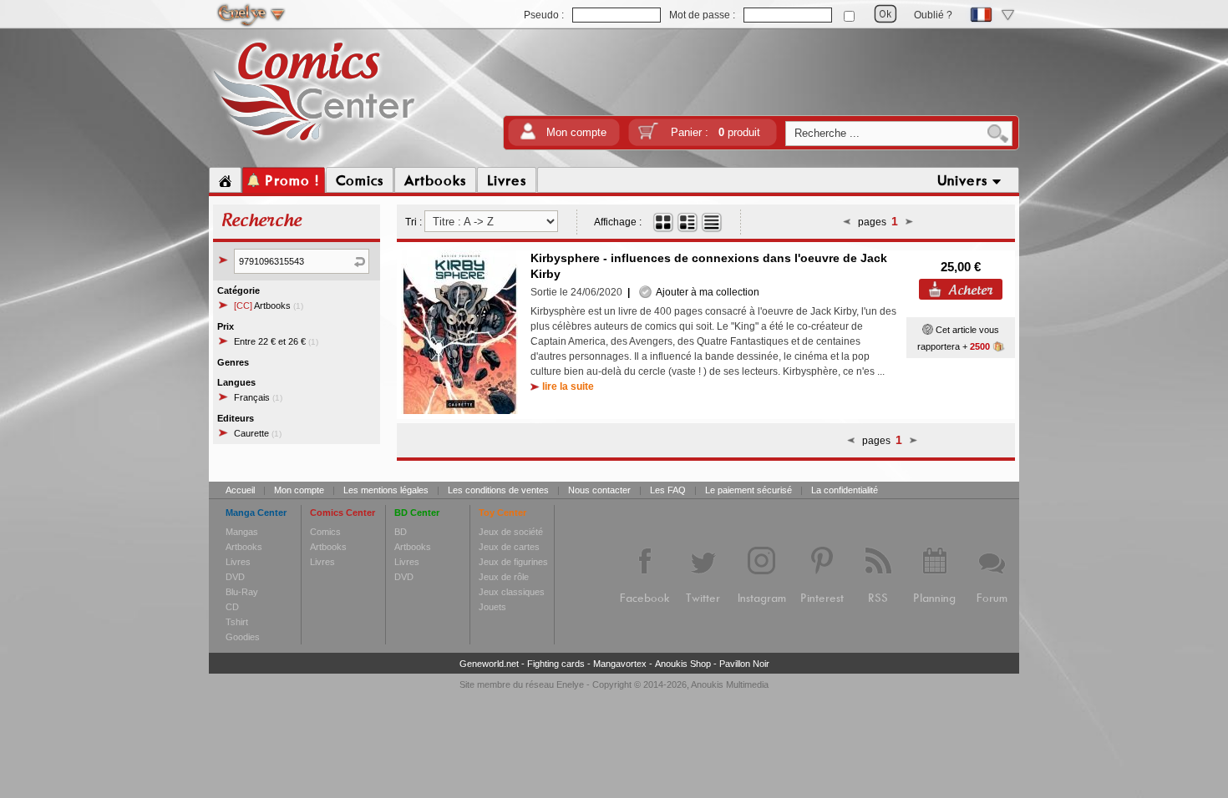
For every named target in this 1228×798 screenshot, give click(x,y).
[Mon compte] (527, 136)
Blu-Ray (242, 592)
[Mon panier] (648, 136)
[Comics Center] (314, 144)
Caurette (258, 433)
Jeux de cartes (509, 547)
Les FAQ (668, 490)
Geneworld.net (489, 664)
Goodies (243, 637)
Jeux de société (511, 532)
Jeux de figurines (513, 562)
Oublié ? (933, 15)
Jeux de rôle (504, 577)
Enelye (570, 684)
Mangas (242, 532)
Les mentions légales (386, 490)
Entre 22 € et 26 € (276, 341)
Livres (238, 562)
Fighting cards (556, 664)
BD (400, 532)
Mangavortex (620, 664)
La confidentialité (844, 490)
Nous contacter (599, 490)
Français (258, 397)
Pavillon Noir (744, 664)
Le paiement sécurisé (748, 490)
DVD (235, 577)
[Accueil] (225, 180)
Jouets (492, 607)
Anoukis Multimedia (730, 684)
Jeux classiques (512, 592)
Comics (325, 532)
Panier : (715, 132)
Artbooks (268, 306)
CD (232, 607)
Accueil (240, 490)
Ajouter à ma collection (705, 292)
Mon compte (576, 132)
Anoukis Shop (683, 664)
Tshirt (237, 622)
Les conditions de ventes (498, 490)
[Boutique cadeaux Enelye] (927, 330)
